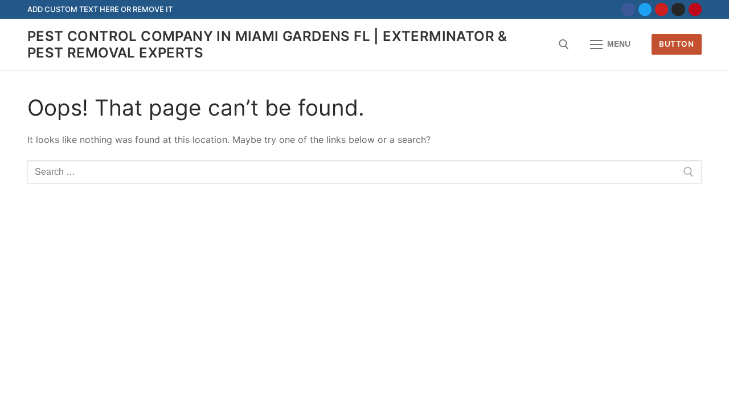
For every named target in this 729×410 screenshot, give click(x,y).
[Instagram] (678, 9)
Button (676, 43)
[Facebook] (627, 9)
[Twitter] (645, 9)
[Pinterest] (695, 9)
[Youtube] (661, 9)
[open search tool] (564, 44)
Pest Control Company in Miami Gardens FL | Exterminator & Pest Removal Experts (267, 44)
